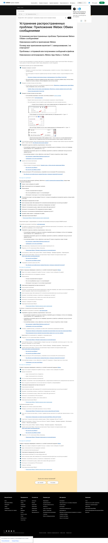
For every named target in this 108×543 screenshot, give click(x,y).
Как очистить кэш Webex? (31, 167)
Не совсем (53, 482)
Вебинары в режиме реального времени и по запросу (70, 512)
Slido (22, 508)
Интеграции (62, 506)
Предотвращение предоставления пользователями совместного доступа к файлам (44, 333)
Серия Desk (34, 504)
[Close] (31, 537)
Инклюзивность (63, 510)
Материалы (72, 2)
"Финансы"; (45, 506)
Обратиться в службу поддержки (92, 502)
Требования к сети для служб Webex (34, 158)
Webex (59, 269)
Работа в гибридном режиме (49, 516)
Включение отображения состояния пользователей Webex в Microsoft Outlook (43, 416)
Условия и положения (42, 532)
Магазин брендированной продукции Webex (94, 510)
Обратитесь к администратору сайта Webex (64, 85)
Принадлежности (35, 512)
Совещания (6, 504)
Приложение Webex (8, 502)
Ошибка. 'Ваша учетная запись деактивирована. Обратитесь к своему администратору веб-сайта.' (50, 89)
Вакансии (87, 512)
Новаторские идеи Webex (90, 508)
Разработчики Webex (64, 516)
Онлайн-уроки (62, 504)
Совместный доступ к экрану (10, 510)
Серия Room (34, 506)
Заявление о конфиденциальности (53, 532)
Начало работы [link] (34, 2)
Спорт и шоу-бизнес (47, 508)
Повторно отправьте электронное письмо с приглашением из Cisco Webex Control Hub (47, 77)
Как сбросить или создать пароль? (40, 142)
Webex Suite (23, 500)
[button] (89, 2)
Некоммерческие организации (49, 512)
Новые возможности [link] (64, 2)
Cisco (86, 500)
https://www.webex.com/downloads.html (31, 256)
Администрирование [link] (54, 2)
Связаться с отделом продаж (91, 504)
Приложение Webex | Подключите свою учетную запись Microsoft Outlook (42, 411)
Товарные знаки (68, 532)
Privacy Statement (5, 540)
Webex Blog (87, 506)
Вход (102, 2)
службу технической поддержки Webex (55, 180)
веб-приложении (41, 224)
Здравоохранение (47, 502)
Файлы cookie (62, 532)
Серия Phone (34, 510)
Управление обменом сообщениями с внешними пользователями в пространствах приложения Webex (49, 330)
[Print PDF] (66, 18)
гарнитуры (34, 500)
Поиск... (80, 2)
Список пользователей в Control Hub (36, 91)
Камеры (33, 502)
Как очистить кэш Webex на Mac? (33, 169)
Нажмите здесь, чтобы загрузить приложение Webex (53, 165)
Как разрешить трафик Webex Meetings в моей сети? (38, 156)
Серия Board (34, 508)
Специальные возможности (65, 508)
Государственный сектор (48, 504)
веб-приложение (39, 97)
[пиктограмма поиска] (78, 2)
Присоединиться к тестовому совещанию (68, 502)
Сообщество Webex (64, 514)
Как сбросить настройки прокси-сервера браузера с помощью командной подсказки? (43, 174)
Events (22, 512)
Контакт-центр (24, 514)
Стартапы (45, 514)
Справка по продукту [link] (43, 2)
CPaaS (22, 516)
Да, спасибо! (40, 482)
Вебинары (23, 510)
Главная (18, 7)
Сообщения (6, 508)
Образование (45, 500)
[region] (16, 539)
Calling (5, 506)
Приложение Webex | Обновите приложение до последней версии (41, 250)
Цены (5, 500)
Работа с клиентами (47, 510)
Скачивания (62, 500)
